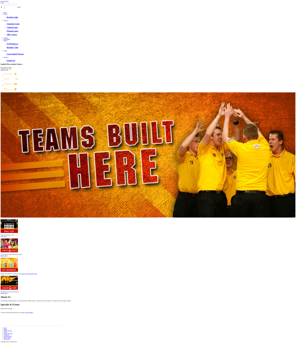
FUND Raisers (12, 44)
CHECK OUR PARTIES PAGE (29, 274)
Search (19, 7)
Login (2, 2)
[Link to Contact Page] (11, 85)
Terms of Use (7, 339)
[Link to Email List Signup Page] (11, 90)
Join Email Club (8, 336)
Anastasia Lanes (13, 24)
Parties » (6, 40)
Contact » (6, 57)
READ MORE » (29, 312)
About (5, 329)
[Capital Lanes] (5, 1)
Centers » (6, 20)
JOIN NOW (4, 236)
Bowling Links (12, 17)
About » (6, 14)
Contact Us (6, 335)
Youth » (6, 50)
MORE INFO (4, 256)
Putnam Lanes (12, 31)
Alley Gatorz (12, 35)
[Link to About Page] (12, 80)
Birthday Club (12, 47)
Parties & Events (8, 330)
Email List (11, 61)
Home (5, 12)
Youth (5, 332)
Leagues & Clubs (8, 333)
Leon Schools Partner (15, 54)
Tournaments (7, 39)
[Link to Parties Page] (11, 75)
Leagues (6, 37)
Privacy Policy (7, 337)
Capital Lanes (12, 27)
